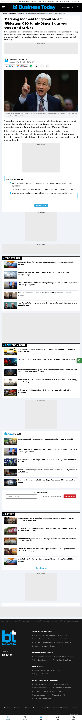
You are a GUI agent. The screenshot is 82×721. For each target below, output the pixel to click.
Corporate (52, 639)
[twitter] (11, 655)
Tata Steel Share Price (62, 660)
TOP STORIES (12, 258)
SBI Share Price (57, 691)
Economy (51, 635)
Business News (6, 13)
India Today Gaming (62, 1)
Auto (45, 646)
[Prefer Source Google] (9, 66)
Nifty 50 (46, 670)
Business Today (24, 1)
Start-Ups (59, 642)
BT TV (69, 642)
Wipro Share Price (60, 695)
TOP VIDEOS (18, 345)
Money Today (39, 639)
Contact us (17, 708)
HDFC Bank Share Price (42, 660)
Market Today (39, 635)
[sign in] (78, 7)
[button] (74, 718)
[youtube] (7, 655)
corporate (21, 13)
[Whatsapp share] (31, 66)
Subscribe (66, 7)
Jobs (53, 646)
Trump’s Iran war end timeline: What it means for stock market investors (42, 189)
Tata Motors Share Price (42, 656)
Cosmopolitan (75, 1)
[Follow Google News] (22, 66)
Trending (37, 642)
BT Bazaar (34, 1)
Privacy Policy (45, 708)
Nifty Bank (56, 670)
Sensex (36, 670)
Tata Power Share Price (42, 699)
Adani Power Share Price (64, 656)
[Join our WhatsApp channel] (79, 362)
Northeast (51, 1)
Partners (75, 708)
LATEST (9, 514)
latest (14, 13)
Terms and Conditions (61, 708)
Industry (37, 646)
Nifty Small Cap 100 (41, 674)
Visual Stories (65, 639)
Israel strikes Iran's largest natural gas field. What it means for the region (42, 193)
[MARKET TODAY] (13, 434)
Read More (40, 205)
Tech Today (63, 635)
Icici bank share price (41, 695)
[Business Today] (34, 7)
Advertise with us (31, 708)
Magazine (48, 642)
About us (7, 708)
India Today (42, 1)
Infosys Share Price (41, 691)
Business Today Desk (18, 59)
